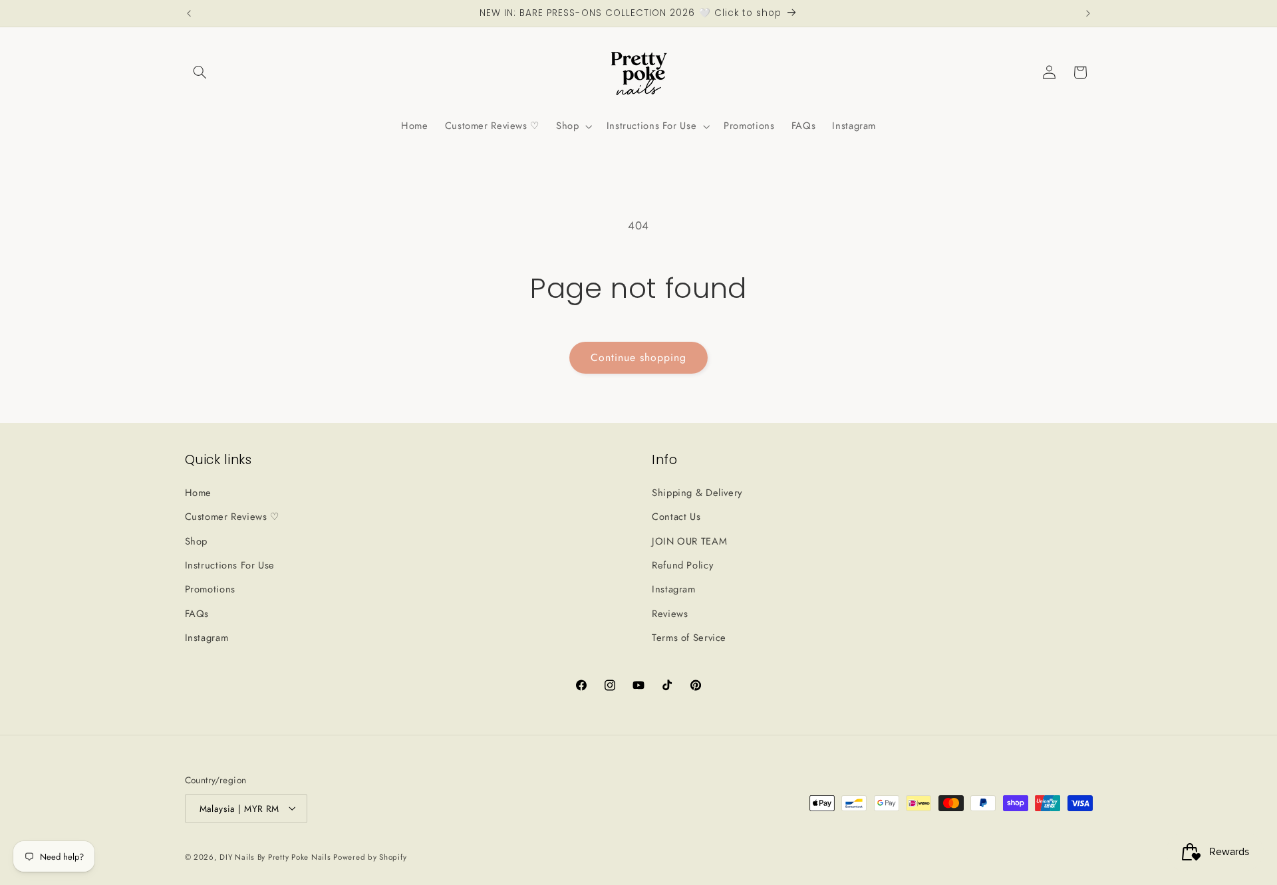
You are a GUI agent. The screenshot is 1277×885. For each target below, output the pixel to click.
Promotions (210, 589)
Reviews (670, 613)
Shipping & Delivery (697, 492)
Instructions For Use (230, 564)
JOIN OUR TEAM (689, 540)
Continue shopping (639, 357)
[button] (200, 72)
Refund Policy (682, 564)
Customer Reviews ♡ (232, 516)
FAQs (197, 613)
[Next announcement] (1088, 13)
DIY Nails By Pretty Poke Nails (276, 856)
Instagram (207, 637)
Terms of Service (689, 637)
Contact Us (676, 516)
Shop (196, 540)
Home (198, 492)
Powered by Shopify (369, 856)
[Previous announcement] (189, 13)
